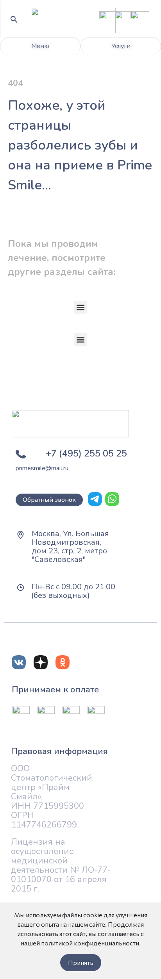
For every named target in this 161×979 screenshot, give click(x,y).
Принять (80, 962)
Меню (40, 46)
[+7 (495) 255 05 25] (21, 454)
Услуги (121, 46)
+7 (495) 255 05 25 (86, 453)
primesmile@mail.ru (42, 468)
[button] (80, 307)
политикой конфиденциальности (90, 943)
